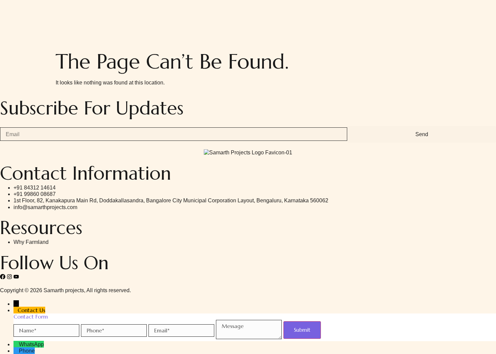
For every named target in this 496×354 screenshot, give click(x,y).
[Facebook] (2, 276)
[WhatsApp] (16, 344)
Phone (27, 351)
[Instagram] (9, 276)
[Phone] (16, 351)
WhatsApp (31, 344)
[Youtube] (16, 276)
